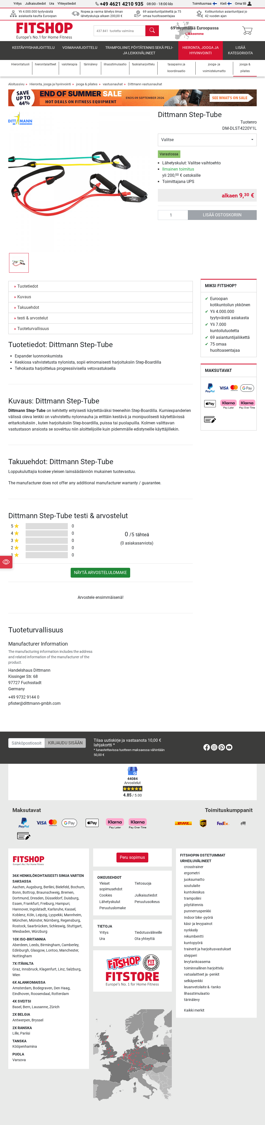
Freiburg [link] (47, 903)
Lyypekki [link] (55, 915)
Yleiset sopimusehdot (110, 886)
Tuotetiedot (27, 286)
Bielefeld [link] (62, 887)
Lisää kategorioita (240, 50)
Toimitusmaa (201, 3)
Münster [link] (35, 920)
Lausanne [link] (40, 1007)
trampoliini (192, 898)
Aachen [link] (18, 887)
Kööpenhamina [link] (24, 1046)
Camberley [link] (70, 945)
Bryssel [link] (37, 1020)
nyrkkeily (191, 930)
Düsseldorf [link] (53, 898)
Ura (51, 3)
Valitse (167, 139)
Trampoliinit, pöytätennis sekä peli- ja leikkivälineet (139, 50)
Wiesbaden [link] (21, 931)
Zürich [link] (54, 1007)
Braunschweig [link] (48, 892)
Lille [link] (15, 1033)
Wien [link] (16, 975)
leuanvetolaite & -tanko (202, 987)
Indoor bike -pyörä (198, 917)
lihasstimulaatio (197, 993)
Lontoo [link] (52, 950)
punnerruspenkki (197, 911)
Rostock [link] (19, 926)
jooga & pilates (87, 84)
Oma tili (240, 3)
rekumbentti (193, 936)
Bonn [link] (16, 892)
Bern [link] (26, 1007)
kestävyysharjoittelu (33, 47)
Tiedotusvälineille (148, 932)
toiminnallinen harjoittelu (204, 968)
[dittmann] (20, 117)
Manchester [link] (68, 950)
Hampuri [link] (62, 903)
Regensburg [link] (70, 920)
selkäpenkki (193, 981)
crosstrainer (193, 867)
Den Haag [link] (62, 988)
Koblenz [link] (18, 915)
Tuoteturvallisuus (33, 328)
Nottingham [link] (22, 956)
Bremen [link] (67, 892)
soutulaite (192, 886)
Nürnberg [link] (51, 920)
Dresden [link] (36, 898)
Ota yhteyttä (145, 939)
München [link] (19, 920)
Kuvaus (24, 296)
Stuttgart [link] (74, 926)
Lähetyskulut (109, 902)
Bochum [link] (77, 887)
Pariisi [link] (25, 1033)
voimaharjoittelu (79, 47)
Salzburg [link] (73, 969)
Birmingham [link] (50, 945)
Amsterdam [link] (21, 988)
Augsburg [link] (34, 887)
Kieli (223, 3)
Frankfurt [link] (31, 903)
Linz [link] (61, 969)
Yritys (17, 3)
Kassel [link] (70, 909)
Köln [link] (30, 915)
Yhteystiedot (66, 3)
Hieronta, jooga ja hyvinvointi (200, 50)
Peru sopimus (132, 857)
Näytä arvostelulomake (100, 572)
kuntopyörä (193, 943)
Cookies (105, 895)
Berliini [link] (48, 887)
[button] (19, 263)
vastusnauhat (113, 84)
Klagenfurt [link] (47, 969)
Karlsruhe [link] (55, 909)
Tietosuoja (143, 883)
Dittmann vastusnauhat (145, 84)
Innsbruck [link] (30, 969)
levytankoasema (197, 962)
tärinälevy (192, 1000)
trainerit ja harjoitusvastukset (207, 949)
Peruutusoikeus (147, 902)
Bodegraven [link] (42, 988)
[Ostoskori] (249, 31)
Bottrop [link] (29, 892)
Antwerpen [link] (21, 1020)
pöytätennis (193, 905)
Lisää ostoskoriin (222, 214)
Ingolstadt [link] (38, 909)
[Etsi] (152, 30)
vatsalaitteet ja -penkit (201, 974)
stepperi (190, 955)
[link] (210, 388)
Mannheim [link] (72, 915)
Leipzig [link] (41, 915)
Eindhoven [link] (20, 994)
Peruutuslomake (112, 908)
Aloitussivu (16, 84)
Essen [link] (17, 903)
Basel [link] (16, 1007)
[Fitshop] (44, 30)
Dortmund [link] (20, 898)
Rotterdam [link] (60, 994)
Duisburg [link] (71, 898)
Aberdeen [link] (20, 945)
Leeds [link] (34, 945)
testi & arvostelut (32, 318)
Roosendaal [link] (40, 994)
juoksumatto (194, 879)
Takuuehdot (28, 307)
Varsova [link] (19, 1060)
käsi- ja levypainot (198, 924)
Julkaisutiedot (35, 3)
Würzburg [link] (39, 931)
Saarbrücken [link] (37, 926)
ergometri (192, 873)
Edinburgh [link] (20, 950)
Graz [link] (16, 969)
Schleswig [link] (57, 926)
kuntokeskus (194, 892)
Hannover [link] (20, 909)
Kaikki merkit (194, 1010)
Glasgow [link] (38, 950)
